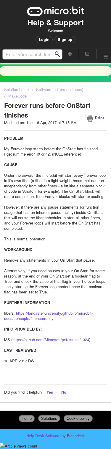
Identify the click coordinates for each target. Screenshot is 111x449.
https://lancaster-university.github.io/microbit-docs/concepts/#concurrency (48, 315)
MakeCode (17, 96)
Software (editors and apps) (59, 89)
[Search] (58, 54)
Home (27, 418)
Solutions (49, 418)
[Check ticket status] (87, 54)
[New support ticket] (70, 54)
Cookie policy (78, 418)
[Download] (44, 223)
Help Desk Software (44, 435)
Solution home (17, 89)
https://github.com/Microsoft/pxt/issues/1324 (50, 339)
